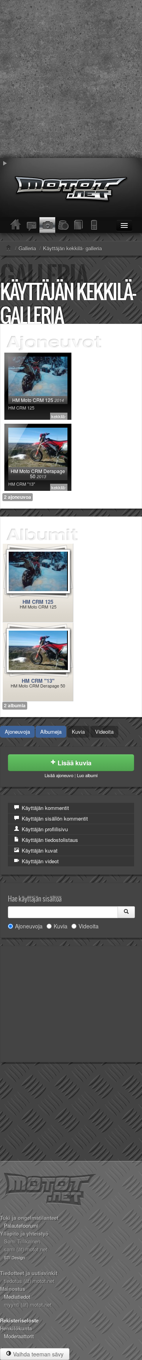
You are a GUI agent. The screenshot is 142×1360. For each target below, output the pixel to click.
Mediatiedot (17, 1296)
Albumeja (51, 731)
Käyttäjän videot (39, 861)
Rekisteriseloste (19, 1320)
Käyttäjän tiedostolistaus (49, 839)
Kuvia (78, 731)
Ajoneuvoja (17, 731)
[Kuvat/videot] (47, 225)
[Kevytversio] (95, 225)
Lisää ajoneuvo (59, 775)
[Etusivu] (16, 225)
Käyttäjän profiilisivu (44, 829)
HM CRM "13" (38, 680)
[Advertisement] (71, 79)
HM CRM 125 (37, 601)
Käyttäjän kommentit (44, 807)
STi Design (14, 1257)
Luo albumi (87, 775)
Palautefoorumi (21, 1225)
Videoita (104, 731)
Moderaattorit (19, 1336)
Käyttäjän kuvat (39, 850)
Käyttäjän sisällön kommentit (54, 818)
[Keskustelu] (31, 225)
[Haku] (126, 912)
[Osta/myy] (63, 225)
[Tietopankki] (79, 225)
